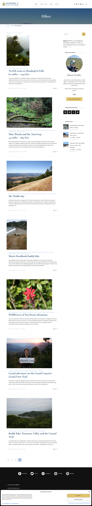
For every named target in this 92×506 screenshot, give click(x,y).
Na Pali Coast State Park (22, 68)
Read (54, 88)
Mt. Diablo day (16, 196)
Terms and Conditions (14, 485)
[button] (89, 491)
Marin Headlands (33, 252)
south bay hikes (41, 312)
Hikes (36, 4)
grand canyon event (14, 370)
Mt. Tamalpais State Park (26, 130)
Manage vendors (72, 503)
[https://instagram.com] (73, 112)
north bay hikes (21, 131)
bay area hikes (12, 130)
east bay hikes (20, 193)
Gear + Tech (43, 4)
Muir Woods (36, 130)
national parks (12, 131)
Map (51, 4)
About (57, 4)
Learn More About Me (74, 99)
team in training (52, 193)
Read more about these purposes (83, 503)
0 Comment (23, 88)
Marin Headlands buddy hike (24, 256)
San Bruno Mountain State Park (29, 312)
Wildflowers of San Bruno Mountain (28, 314)
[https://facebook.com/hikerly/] (65, 112)
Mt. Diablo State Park (29, 193)
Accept (78, 495)
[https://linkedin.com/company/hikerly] (77, 112)
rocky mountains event (41, 193)
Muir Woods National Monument (47, 130)
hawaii (10, 68)
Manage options (78, 499)
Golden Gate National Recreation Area (18, 252)
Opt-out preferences (6, 503)
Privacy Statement (14, 503)
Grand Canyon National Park (27, 370)
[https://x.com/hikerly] (69, 112)
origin (70, 47)
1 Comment (22, 328)
